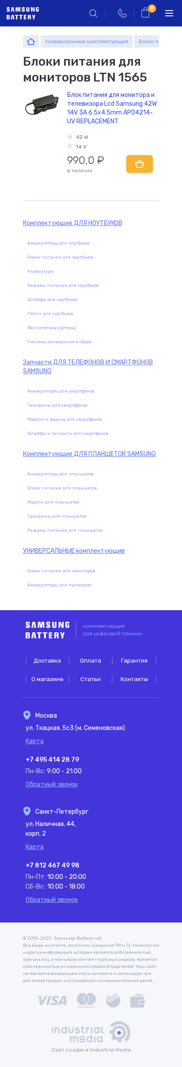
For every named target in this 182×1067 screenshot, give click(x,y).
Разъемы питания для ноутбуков (63, 285)
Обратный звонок (52, 784)
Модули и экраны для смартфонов (64, 419)
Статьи (90, 679)
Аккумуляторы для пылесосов (59, 585)
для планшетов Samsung (89, 454)
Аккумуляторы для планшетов (60, 474)
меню (169, 13)
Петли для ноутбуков (50, 313)
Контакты (134, 679)
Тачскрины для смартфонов (57, 405)
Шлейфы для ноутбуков (52, 299)
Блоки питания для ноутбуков (60, 257)
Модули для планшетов (53, 502)
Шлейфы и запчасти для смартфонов (67, 433)
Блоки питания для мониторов (61, 571)
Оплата (90, 660)
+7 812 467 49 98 (53, 865)
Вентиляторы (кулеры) (51, 327)
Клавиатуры (40, 271)
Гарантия (134, 660)
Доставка (47, 660)
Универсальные (74, 551)
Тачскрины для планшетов (56, 516)
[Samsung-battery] (31, 41)
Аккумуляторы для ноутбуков (58, 243)
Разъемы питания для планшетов (64, 530)
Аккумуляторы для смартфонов (60, 391)
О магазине (47, 679)
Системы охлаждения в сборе (59, 342)
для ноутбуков (72, 223)
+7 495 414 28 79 (52, 759)
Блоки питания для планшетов (62, 488)
